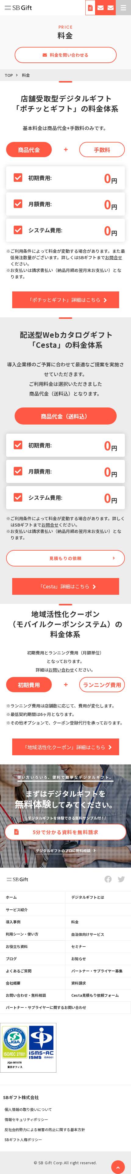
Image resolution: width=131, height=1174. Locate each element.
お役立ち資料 (17, 946)
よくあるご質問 (18, 970)
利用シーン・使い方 (22, 933)
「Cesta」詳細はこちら (64, 586)
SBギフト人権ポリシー (23, 1139)
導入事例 (13, 921)
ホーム (11, 897)
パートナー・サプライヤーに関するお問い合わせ (46, 1007)
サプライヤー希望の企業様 (110, 9)
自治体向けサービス (87, 934)
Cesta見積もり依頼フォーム (95, 995)
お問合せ (113, 257)
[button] (123, 7)
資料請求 (90, 9)
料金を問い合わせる (69, 55)
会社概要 (13, 982)
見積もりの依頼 (65, 558)
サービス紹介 (17, 909)
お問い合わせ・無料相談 (100, 9)
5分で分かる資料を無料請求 (66, 832)
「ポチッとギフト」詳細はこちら (64, 299)
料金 (75, 921)
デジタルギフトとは (87, 897)
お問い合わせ (61, 670)
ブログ (11, 958)
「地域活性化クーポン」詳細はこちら (64, 747)
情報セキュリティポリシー (26, 1119)
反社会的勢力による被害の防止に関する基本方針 (45, 1129)
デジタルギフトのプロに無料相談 (63, 850)
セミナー (78, 946)
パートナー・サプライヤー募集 (96, 970)
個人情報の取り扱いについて (28, 1109)
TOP (9, 75)
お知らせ (78, 958)
